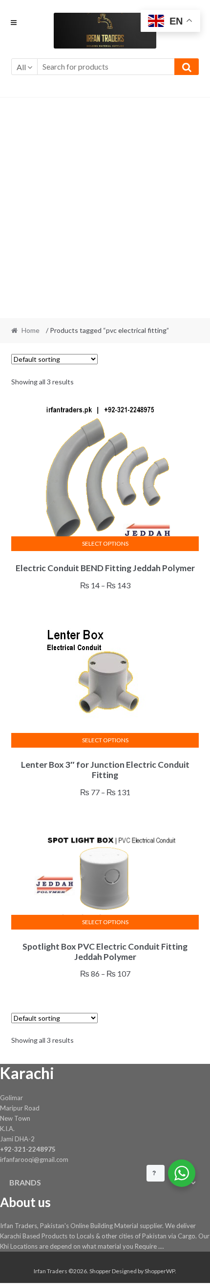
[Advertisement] (105, 207)
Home (30, 330)
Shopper (100, 1271)
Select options (105, 543)
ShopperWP (160, 1271)
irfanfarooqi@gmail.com (34, 1159)
